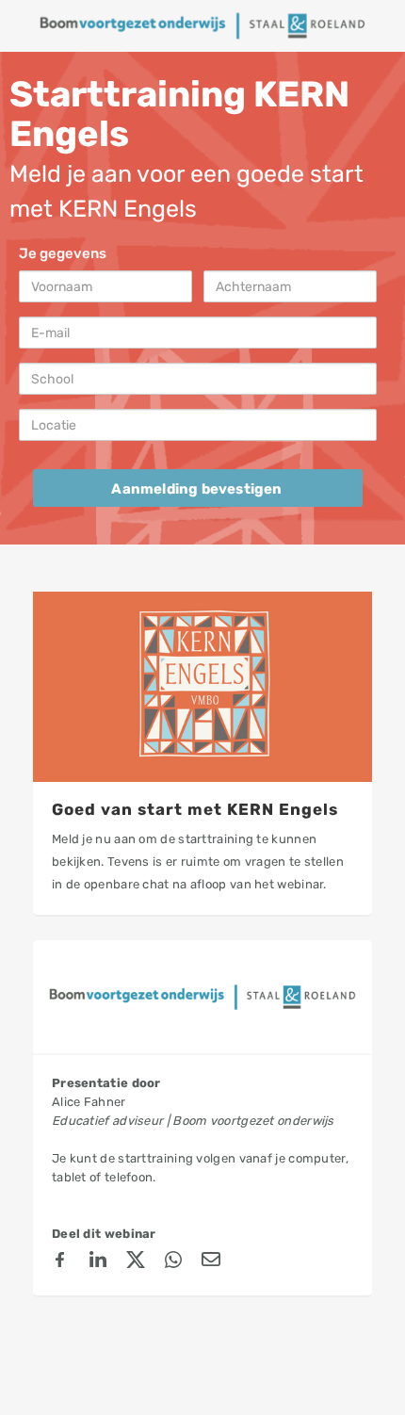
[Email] (211, 1262)
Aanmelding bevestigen (196, 488)
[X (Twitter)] (135, 1262)
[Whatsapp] (173, 1262)
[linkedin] (98, 1262)
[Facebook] (60, 1262)
